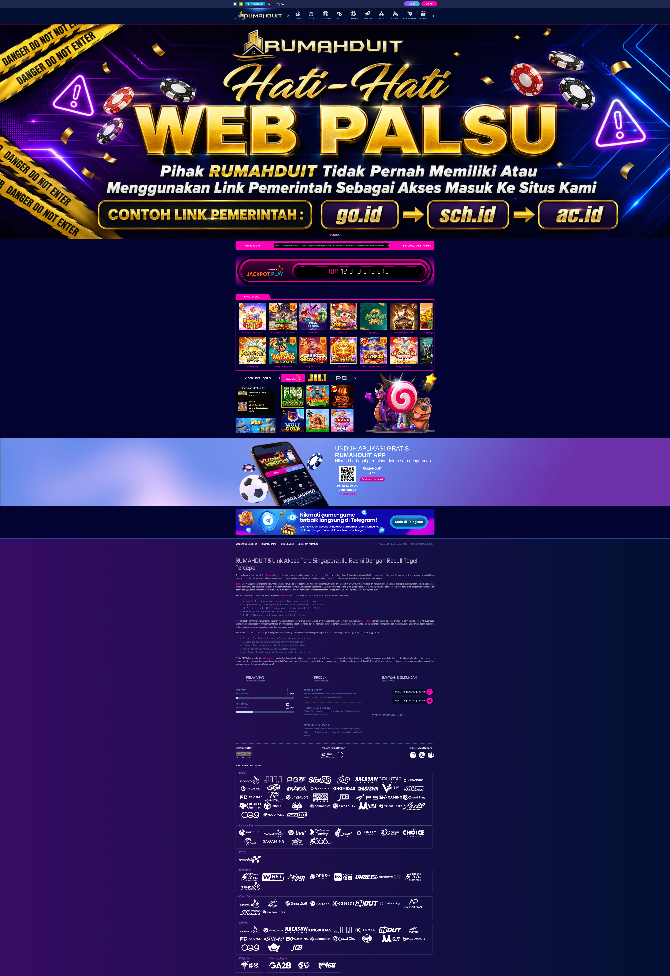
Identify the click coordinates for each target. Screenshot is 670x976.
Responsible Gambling (246, 543)
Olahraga (353, 18)
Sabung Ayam (409, 18)
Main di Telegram (256, 4)
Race (339, 18)
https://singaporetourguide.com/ (410, 691)
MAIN (255, 316)
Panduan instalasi (372, 479)
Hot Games (298, 18)
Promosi (423, 18)
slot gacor (269, 575)
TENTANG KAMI (268, 543)
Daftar (429, 4)
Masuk (412, 4)
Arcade (381, 18)
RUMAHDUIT (241, 584)
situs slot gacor (284, 595)
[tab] (293, 378)
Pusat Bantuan (287, 543)
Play (277, 274)
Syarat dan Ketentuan (308, 543)
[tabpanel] (335, 131)
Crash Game (367, 18)
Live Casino (326, 18)
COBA (295, 392)
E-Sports (395, 18)
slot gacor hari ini (365, 621)
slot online (266, 658)
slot (263, 632)
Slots (311, 18)
